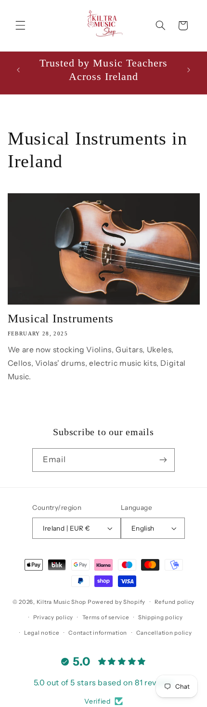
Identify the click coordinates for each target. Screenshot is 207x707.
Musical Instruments (61, 318)
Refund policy (175, 602)
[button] (20, 25)
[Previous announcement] (18, 69)
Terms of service (105, 617)
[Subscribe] (163, 460)
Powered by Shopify (116, 602)
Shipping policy (160, 617)
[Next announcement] (188, 69)
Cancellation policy (164, 632)
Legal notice (42, 632)
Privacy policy (53, 617)
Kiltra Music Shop (62, 602)
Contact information (97, 632)
